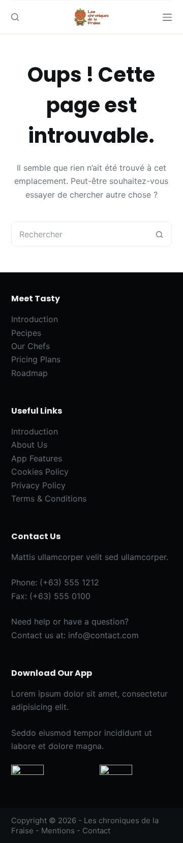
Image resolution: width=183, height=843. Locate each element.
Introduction (34, 319)
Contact (96, 830)
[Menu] (167, 17)
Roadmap (29, 373)
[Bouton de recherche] (159, 234)
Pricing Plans (35, 359)
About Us (29, 445)
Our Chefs (30, 346)
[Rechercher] (15, 17)
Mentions (58, 830)
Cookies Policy (40, 471)
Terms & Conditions (48, 498)
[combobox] (79, 234)
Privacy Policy (38, 485)
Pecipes (26, 333)
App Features (36, 458)
